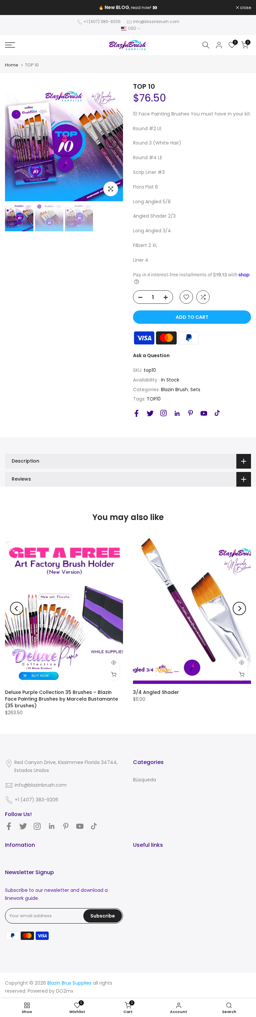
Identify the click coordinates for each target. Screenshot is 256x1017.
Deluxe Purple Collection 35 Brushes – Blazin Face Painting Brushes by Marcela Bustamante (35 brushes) (61, 699)
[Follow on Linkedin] (177, 413)
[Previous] (16, 142)
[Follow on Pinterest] (190, 413)
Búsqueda (144, 779)
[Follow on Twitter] (150, 413)
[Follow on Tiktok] (217, 413)
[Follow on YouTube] (203, 413)
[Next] (111, 142)
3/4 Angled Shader (156, 692)
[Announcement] (128, 8)
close (14, 8)
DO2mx (64, 991)
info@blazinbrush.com (156, 21)
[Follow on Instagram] (163, 413)
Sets (195, 389)
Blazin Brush (174, 389)
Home (11, 65)
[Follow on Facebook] (136, 413)
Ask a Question (151, 355)
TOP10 (154, 399)
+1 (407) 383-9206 (102, 21)
